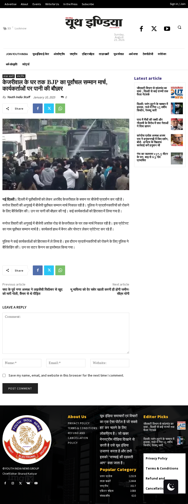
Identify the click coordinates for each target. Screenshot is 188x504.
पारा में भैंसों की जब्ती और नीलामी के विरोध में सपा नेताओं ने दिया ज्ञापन (152, 123)
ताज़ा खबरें (8, 76)
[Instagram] (13, 483)
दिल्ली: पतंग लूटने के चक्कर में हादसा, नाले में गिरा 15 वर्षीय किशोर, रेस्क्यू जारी (152, 107)
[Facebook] (141, 29)
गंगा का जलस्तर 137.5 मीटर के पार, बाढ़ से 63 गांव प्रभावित (152, 157)
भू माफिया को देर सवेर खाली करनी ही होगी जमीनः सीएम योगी (99, 291)
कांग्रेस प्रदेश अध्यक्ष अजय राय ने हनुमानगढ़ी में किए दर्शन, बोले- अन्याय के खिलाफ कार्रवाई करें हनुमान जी (152, 140)
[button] (179, 27)
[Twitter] (154, 29)
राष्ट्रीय (20, 76)
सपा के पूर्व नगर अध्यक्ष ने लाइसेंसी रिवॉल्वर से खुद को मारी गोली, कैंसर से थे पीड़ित (32, 291)
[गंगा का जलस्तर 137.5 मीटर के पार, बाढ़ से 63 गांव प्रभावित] (177, 158)
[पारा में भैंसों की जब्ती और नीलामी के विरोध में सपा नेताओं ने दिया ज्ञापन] (177, 124)
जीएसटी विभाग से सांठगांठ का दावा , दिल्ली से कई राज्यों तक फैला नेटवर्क (152, 91)
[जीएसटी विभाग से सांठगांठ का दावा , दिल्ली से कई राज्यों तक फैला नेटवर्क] (177, 93)
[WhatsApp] (60, 108)
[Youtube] (167, 29)
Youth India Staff (18, 97)
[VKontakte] (28, 483)
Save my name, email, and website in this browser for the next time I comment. (66, 375)
